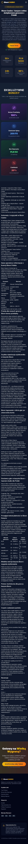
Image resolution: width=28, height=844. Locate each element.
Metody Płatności (5, 796)
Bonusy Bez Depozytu (6, 792)
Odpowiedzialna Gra (6, 805)
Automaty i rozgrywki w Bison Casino (11, 188)
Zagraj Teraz (14, 45)
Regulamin (3, 809)
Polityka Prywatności (6, 807)
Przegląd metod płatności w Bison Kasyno (12, 207)
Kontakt (3, 803)
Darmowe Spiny (5, 794)
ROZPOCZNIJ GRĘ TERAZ (14, 764)
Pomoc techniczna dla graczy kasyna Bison (13, 212)
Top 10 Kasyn (4, 790)
